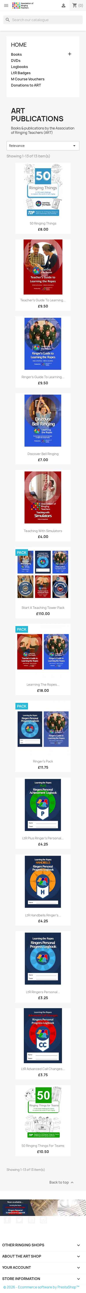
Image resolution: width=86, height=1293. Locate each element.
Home (19, 44)
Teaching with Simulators (43, 531)
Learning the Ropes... (43, 684)
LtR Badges (21, 73)
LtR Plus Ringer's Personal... (43, 838)
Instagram (43, 1219)
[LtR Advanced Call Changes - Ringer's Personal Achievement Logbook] (43, 1207)
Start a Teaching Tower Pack (43, 608)
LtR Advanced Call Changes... (43, 1069)
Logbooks (19, 66)
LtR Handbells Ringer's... (43, 915)
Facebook (7, 1219)
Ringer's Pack (43, 761)
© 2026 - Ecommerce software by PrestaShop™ (41, 1287)
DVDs (16, 60)
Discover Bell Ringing (43, 454)
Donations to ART (26, 85)
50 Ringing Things (43, 223)
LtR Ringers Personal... (43, 992)
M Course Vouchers (28, 79)
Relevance (43, 145)
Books (16, 54)
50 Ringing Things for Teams (43, 1146)
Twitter (19, 1219)
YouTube (31, 1219)
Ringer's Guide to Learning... (43, 377)
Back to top (62, 1182)
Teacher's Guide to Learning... (43, 300)
